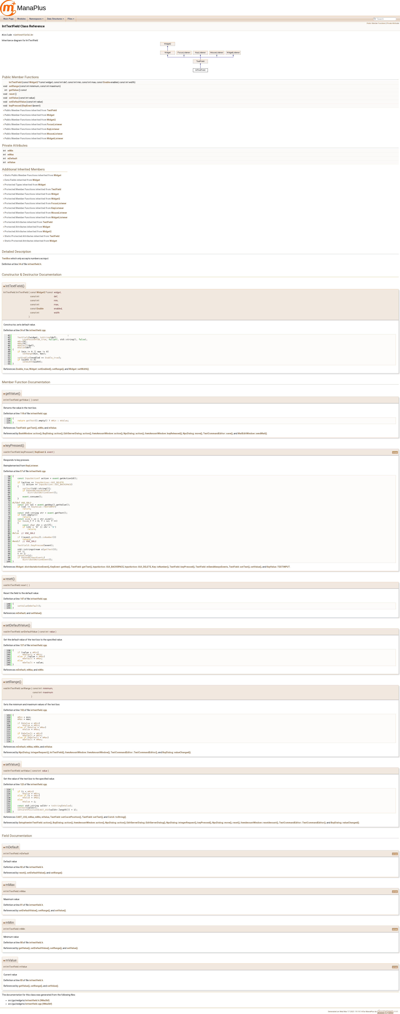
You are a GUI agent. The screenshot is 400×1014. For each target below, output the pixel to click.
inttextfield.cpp (37, 330)
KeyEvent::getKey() (60, 567)
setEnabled (24, 358)
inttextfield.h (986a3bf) (37, 1000)
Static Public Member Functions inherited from (32, 175)
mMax (11, 154)
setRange (14, 86)
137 (22, 645)
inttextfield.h (23, 35)
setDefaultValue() (36, 872)
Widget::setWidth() (79, 369)
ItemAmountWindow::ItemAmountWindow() (87, 752)
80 (21, 942)
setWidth (27, 362)
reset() (236, 822)
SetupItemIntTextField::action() (35, 822)
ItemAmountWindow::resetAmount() (259, 822)
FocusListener (54, 124)
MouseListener (55, 134)
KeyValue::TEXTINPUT (43, 507)
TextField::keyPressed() (182, 567)
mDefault (12, 158)
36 (21, 330)
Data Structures (54, 19)
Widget (50, 115)
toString (45, 337)
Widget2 (33, 82)
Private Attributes (393, 23)
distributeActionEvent (41, 492)
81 (21, 905)
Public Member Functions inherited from (30, 110)
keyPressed (15, 105)
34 (19, 264)
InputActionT (32, 478)
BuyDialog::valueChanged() (176, 752)
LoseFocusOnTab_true (34, 339)
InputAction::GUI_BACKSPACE (55, 484)
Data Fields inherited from (22, 180)
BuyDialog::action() (52, 433)
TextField (52, 110)
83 (21, 980)
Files (70, 19)
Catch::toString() (117, 817)
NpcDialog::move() (192, 433)
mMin (10, 150)
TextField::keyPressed (31, 545)
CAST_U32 (44, 810)
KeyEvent (27, 105)
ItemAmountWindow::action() (107, 433)
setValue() (256, 567)
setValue (13, 98)
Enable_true (52, 358)
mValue (11, 162)
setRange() (58, 369)
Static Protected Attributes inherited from (31, 236)
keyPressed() (204, 822)
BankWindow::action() (30, 433)
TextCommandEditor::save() (218, 433)
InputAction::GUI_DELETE (49, 482)
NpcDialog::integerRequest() (34, 752)
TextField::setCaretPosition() (65, 817)
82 (21, 867)
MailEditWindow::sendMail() (252, 433)
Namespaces (35, 19)
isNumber (47, 537)
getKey (35, 537)
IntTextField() (57, 752)
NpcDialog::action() (133, 433)
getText (30, 420)
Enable (106, 82)
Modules (21, 19)
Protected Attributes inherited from (28, 222)
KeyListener (53, 129)
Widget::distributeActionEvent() (32, 567)
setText (26, 488)
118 (22, 413)
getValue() (24, 948)
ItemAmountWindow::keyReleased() (163, 433)
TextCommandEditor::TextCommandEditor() (134, 752)
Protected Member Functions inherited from (32, 189)
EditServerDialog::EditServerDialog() (146, 822)
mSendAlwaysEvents (38, 490)
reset (12, 94)
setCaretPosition (28, 810)
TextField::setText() (239, 567)
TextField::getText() (26, 428)
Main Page (8, 19)
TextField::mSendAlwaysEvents (211, 567)
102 (22, 710)
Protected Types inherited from (25, 184)
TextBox (6, 258)
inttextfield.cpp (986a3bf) (38, 1004)
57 (21, 471)
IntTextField (15, 82)
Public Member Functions (376, 23)
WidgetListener (55, 138)
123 (22, 784)
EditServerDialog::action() (77, 433)
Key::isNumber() (160, 567)
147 (22, 599)
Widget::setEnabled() (40, 369)
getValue (13, 90)
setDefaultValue (17, 102)
